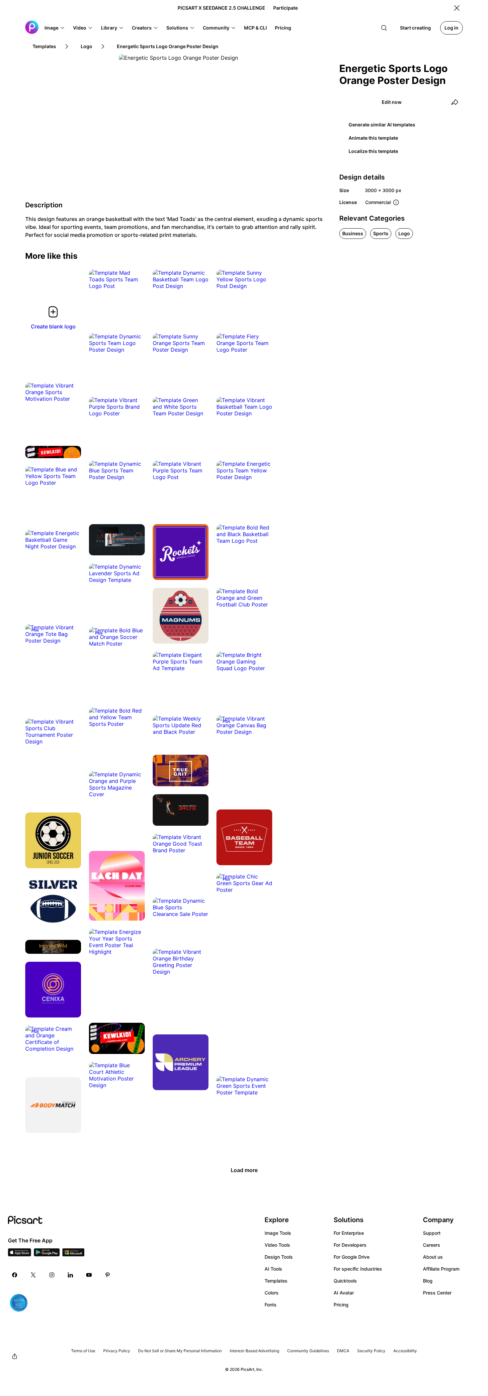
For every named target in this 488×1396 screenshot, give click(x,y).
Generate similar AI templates (382, 124)
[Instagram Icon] (51, 1275)
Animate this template (373, 138)
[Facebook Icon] (14, 1275)
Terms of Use (83, 1350)
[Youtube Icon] (89, 1275)
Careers (431, 1245)
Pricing (341, 1304)
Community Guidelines (308, 1350)
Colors (272, 1292)
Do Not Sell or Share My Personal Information (180, 1350)
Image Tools (278, 1233)
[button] (55, 28)
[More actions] (134, 279)
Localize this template (373, 151)
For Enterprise (349, 1233)
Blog (428, 1281)
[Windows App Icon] (73, 1254)
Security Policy (371, 1350)
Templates (276, 1281)
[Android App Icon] (47, 1254)
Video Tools (277, 1245)
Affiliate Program (441, 1269)
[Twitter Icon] (33, 1275)
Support (432, 1233)
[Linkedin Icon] (70, 1275)
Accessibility (405, 1350)
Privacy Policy (116, 1350)
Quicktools (345, 1281)
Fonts (271, 1304)
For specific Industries (358, 1269)
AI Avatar (344, 1292)
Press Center (437, 1292)
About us (433, 1257)
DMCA (343, 1350)
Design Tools (279, 1257)
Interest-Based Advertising (254, 1350)
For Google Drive (351, 1257)
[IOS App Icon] (19, 1254)
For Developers (350, 1245)
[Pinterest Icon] (107, 1275)
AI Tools (273, 1269)
